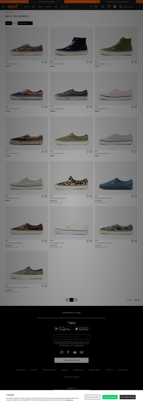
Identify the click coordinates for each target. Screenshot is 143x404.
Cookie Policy (69, 400)
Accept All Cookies (110, 397)
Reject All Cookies (93, 397)
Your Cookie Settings (128, 397)
